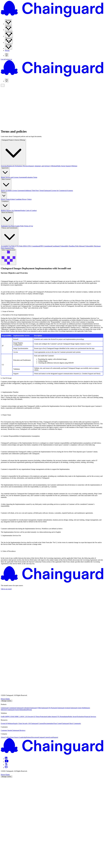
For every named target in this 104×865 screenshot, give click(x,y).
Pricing (7, 50)
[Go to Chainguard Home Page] (52, 16)
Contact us (8, 59)
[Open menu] (2, 85)
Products (4, 86)
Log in (3, 59)
